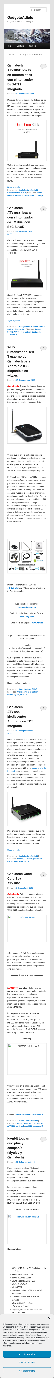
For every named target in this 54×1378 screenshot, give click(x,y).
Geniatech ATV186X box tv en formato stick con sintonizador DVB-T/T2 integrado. (20, 77)
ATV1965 (18, 331)
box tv (39, 192)
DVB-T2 (10, 195)
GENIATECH (38, 1114)
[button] (49, 1318)
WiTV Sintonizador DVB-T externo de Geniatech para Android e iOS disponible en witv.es (21, 361)
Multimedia (19, 329)
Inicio (10, 45)
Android (20, 691)
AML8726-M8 (22, 1123)
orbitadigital (13, 587)
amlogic (32, 1123)
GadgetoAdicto (20, 17)
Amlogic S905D (25, 326)
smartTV (22, 861)
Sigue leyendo (14, 187)
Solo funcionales (27, 1362)
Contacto (20, 45)
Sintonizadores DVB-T (16, 192)
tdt (18, 694)
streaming (11, 694)
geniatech (19, 195)
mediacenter (12, 861)
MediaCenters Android (28, 190)
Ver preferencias (27, 1370)
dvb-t (26, 691)
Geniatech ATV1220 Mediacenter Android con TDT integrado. (20, 716)
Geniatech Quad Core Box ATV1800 (19, 878)
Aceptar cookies (27, 1354)
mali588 (28, 1126)
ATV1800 (11, 1126)
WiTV (22, 694)
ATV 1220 (28, 858)
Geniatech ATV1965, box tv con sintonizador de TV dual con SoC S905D (20, 217)
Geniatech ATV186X (32, 195)
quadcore (37, 1126)
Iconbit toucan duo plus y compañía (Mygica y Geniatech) (18, 1147)
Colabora (32, 45)
